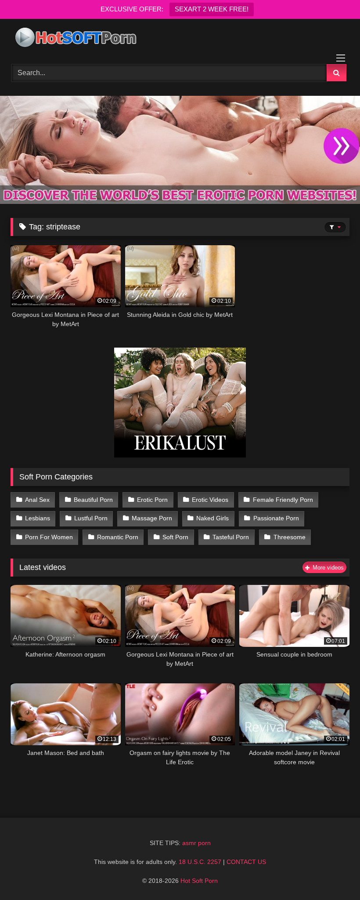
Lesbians (37, 518)
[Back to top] (332, 873)
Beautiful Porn (93, 499)
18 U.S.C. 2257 (200, 861)
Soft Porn (175, 537)
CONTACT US (246, 861)
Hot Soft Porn (199, 880)
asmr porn (196, 842)
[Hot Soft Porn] (180, 38)
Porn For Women (49, 537)
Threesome (290, 537)
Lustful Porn (91, 518)
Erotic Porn (152, 499)
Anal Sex (37, 499)
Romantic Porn (117, 537)
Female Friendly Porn (283, 499)
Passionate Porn (276, 518)
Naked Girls (212, 518)
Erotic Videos (210, 499)
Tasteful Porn (230, 537)
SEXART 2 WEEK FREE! (211, 9)
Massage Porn (152, 518)
